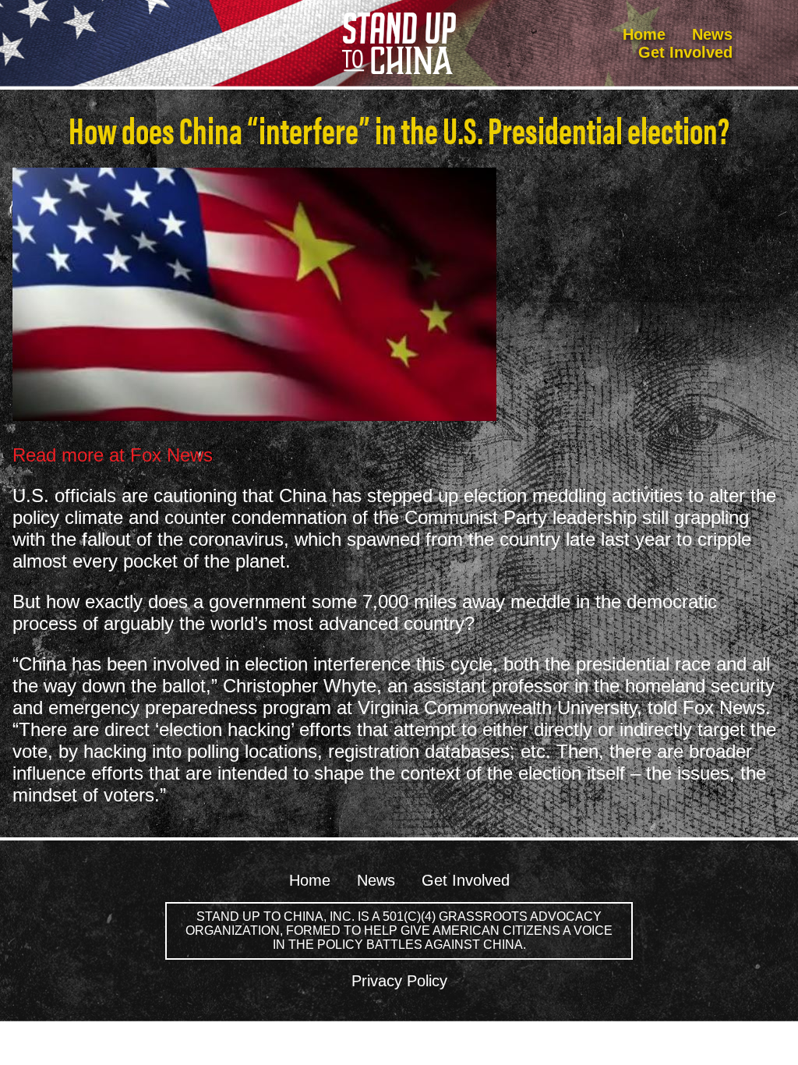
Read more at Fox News (112, 454)
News (712, 34)
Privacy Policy (399, 980)
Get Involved (685, 52)
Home (644, 34)
